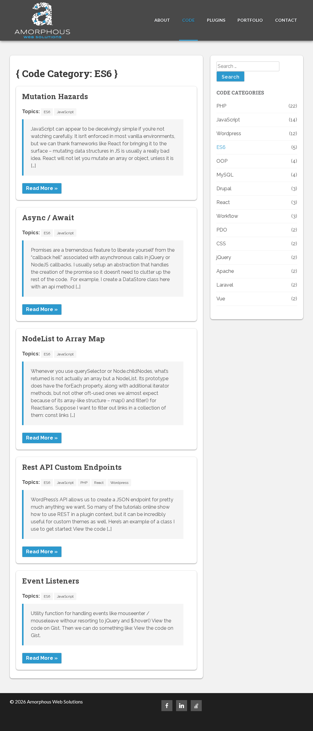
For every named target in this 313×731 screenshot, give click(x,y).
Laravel (224, 285)
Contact (286, 20)
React (99, 483)
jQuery (223, 257)
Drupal (223, 188)
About (162, 20)
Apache (225, 271)
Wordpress (119, 483)
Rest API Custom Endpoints (72, 467)
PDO (221, 230)
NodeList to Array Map (63, 338)
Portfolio (250, 20)
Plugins (216, 20)
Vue (220, 299)
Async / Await (48, 217)
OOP (221, 161)
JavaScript (65, 112)
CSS (221, 244)
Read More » (42, 188)
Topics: (31, 111)
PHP (83, 483)
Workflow (227, 216)
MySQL (225, 175)
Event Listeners (50, 581)
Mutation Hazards (55, 96)
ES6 (47, 112)
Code (188, 20)
